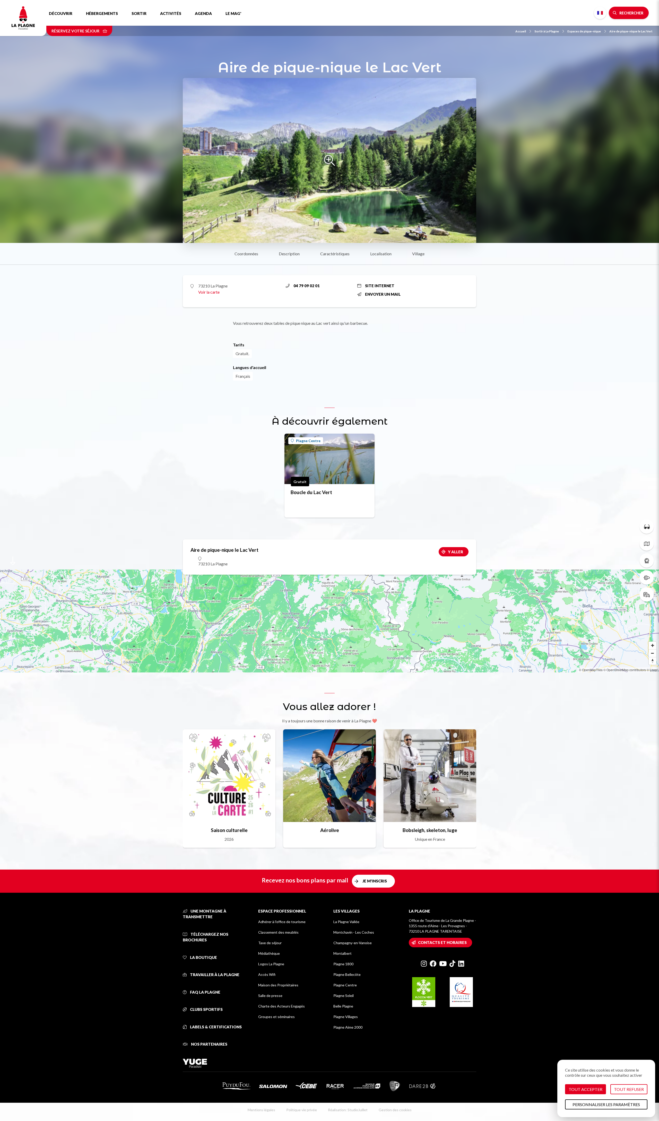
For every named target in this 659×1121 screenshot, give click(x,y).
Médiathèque (269, 953)
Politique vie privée (301, 1110)
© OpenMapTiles (591, 670)
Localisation (381, 253)
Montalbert (342, 953)
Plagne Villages (345, 1016)
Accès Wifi (266, 974)
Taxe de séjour (270, 943)
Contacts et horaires (442, 942)
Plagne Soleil (343, 995)
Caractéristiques (335, 253)
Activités (170, 13)
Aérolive (329, 830)
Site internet (379, 285)
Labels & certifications (215, 1026)
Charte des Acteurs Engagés (281, 1006)
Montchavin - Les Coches (353, 932)
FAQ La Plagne (204, 992)
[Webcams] (646, 560)
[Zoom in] (652, 645)
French (600, 13)
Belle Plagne (343, 1006)
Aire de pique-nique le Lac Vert (631, 31)
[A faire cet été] (646, 526)
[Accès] (646, 594)
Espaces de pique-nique (584, 31)
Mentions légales (261, 1110)
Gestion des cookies (395, 1110)
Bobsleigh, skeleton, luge (430, 830)
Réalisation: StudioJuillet (348, 1110)
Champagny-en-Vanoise (352, 943)
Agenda (203, 13)
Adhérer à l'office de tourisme (282, 921)
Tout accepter (585, 1089)
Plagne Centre (308, 441)
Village (418, 253)
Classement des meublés (278, 932)
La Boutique (203, 957)
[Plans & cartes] (646, 543)
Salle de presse (270, 995)
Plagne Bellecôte (347, 974)
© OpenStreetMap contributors (624, 670)
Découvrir (60, 13)
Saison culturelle (229, 830)
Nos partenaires (208, 1044)
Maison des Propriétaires (278, 985)
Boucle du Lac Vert (311, 492)
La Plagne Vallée (346, 921)
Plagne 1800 (343, 964)
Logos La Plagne (271, 964)
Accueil (520, 31)
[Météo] (646, 577)
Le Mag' (233, 13)
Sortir (139, 13)
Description (289, 253)
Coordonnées (246, 253)
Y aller (455, 551)
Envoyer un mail (383, 294)
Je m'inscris (374, 881)
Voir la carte (209, 292)
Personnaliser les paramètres (606, 1104)
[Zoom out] (652, 653)
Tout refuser (629, 1089)
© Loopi (652, 670)
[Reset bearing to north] (652, 661)
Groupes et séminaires (276, 1016)
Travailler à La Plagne (214, 974)
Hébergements (102, 13)
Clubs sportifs (206, 1009)
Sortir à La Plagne (546, 31)
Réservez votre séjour (75, 31)
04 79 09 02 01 (306, 285)
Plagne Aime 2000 (347, 1027)
